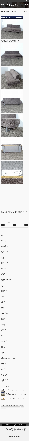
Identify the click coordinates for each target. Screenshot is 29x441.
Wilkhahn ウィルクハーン (4, 365)
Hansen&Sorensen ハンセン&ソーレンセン (6, 279)
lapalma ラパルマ (3, 301)
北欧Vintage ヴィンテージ (4, 375)
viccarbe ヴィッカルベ (4, 362)
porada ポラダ (3, 325)
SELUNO (13, 212)
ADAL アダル (3, 234)
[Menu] (28, 1)
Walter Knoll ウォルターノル (5, 363)
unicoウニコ (3, 357)
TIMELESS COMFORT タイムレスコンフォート (6, 351)
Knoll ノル (3, 297)
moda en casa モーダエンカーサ (5, 317)
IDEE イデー (3, 286)
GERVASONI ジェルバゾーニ (5, 275)
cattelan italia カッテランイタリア (5, 256)
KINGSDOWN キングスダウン (5, 295)
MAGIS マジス (3, 309)
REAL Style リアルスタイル (4, 329)
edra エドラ (3, 264)
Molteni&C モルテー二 (4, 318)
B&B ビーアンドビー (4, 245)
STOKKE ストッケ (3, 341)
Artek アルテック (4, 241)
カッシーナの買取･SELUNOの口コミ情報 (13, 405)
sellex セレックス (4, 337)
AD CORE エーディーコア (4, 235)
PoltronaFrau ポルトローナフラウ (5, 324)
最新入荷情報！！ (4, 376)
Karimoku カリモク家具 (4, 290)
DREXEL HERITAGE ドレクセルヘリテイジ (6, 262)
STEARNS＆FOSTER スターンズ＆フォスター (6, 340)
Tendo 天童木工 (3, 347)
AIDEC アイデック (4, 236)
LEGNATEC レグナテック (4, 303)
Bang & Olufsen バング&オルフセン (5, 247)
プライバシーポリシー (4, 408)
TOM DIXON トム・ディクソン (5, 352)
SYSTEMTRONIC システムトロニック (5, 342)
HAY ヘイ (3, 280)
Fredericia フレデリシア (4, 273)
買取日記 (3, 381)
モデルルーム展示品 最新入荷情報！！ (6, 222)
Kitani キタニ (3, 296)
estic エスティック (4, 268)
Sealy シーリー (3, 336)
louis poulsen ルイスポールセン (5, 307)
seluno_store (6, 199)
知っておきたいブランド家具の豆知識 (6, 379)
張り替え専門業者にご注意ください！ (6, 373)
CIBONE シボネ (3, 257)
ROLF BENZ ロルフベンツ (4, 334)
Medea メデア (3, 314)
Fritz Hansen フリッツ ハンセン (5, 274)
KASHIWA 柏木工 (4, 292)
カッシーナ (3, 405)
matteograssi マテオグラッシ (5, 313)
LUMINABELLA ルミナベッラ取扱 (5, 308)
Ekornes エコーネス (4, 267)
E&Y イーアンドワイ (4, 263)
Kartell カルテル (3, 291)
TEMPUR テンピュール (4, 346)
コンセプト (7, 405)
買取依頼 (3, 380)
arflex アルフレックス (4, 240)
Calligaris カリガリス (4, 250)
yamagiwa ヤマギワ (4, 369)
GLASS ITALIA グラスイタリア (5, 278)
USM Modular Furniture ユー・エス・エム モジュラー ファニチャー (9, 358)
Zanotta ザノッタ (3, 370)
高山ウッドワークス (4, 345)
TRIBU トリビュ (3, 353)
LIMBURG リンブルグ (4, 306)
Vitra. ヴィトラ (3, 364)
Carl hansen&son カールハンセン (5, 251)
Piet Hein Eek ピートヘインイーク (5, 323)
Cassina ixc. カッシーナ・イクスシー (6, 253)
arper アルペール (3, 239)
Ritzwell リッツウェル (4, 330)
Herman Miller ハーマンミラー (5, 281)
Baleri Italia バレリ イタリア (5, 246)
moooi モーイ (3, 319)
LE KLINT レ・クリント (4, 302)
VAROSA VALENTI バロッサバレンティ (5, 359)
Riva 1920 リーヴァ (4, 331)
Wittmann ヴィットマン (4, 368)
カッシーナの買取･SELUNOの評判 (20, 405)
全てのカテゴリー (4, 230)
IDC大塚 (3, 285)
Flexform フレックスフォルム (5, 269)
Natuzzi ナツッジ (3, 320)
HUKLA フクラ (2, 222)
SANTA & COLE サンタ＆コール (5, 335)
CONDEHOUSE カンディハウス (5, 258)
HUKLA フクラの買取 (14, 218)
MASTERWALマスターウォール (5, 312)
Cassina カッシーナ (4, 252)
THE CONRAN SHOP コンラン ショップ (6, 348)
